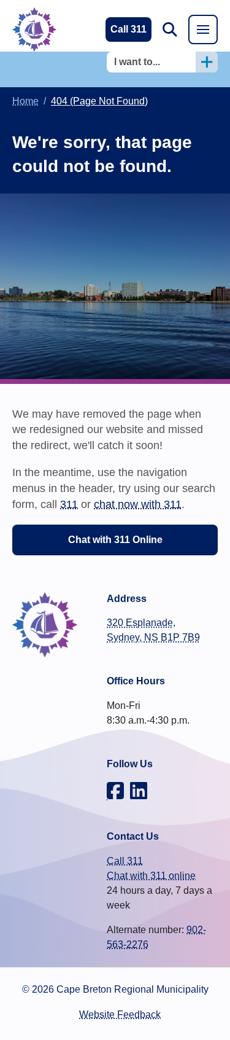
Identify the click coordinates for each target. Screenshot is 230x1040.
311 (69, 504)
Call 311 (125, 861)
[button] (170, 29)
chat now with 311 (138, 504)
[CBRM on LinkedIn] (138, 790)
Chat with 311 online (151, 875)
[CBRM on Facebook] (115, 790)
